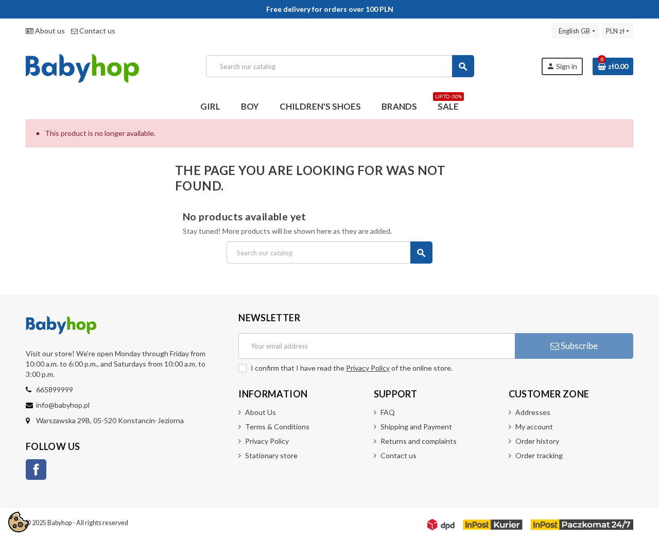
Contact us (96, 30)
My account (534, 426)
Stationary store (271, 455)
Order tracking (539, 455)
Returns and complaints (418, 441)
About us (49, 30)
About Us (260, 412)
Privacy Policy (368, 367)
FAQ (387, 412)
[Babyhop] (82, 65)
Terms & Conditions (277, 426)
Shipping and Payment (416, 426)
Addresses (532, 412)
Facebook (36, 469)
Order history (537, 441)
